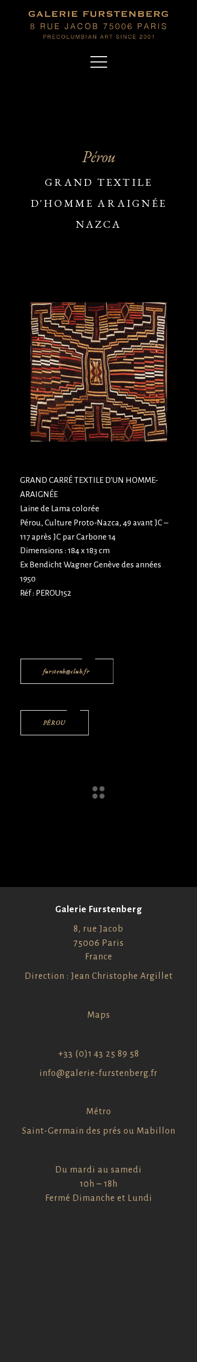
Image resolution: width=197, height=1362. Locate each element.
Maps (98, 1015)
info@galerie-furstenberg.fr (98, 1073)
